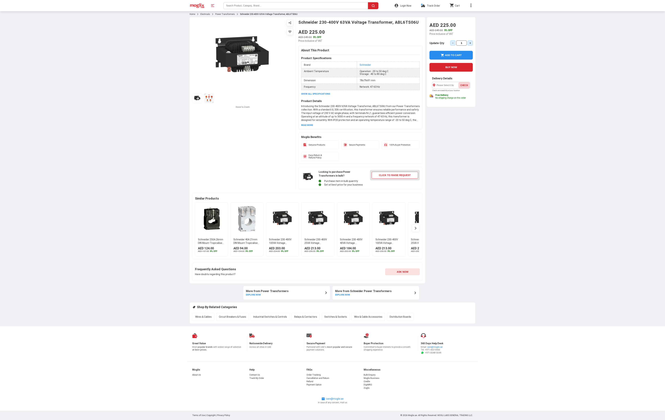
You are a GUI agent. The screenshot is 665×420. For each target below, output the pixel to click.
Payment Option (314, 385)
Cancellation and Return (318, 378)
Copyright (211, 415)
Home (192, 14)
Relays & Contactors (305, 316)
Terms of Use (199, 415)
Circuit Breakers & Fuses (232, 316)
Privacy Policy (223, 415)
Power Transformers (225, 14)
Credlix (367, 381)
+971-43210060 (432, 350)
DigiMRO (368, 385)
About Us (196, 375)
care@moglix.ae (434, 347)
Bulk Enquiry (369, 375)
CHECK (464, 85)
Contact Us (254, 375)
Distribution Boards (400, 316)
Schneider (365, 64)
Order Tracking (314, 375)
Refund (310, 381)
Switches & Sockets (335, 316)
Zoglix (367, 388)
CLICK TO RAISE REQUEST (395, 175)
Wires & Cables (203, 316)
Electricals (205, 14)
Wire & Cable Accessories (368, 316)
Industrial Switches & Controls (270, 316)
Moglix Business (371, 378)
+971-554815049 (433, 353)
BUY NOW (451, 67)
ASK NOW (402, 271)
